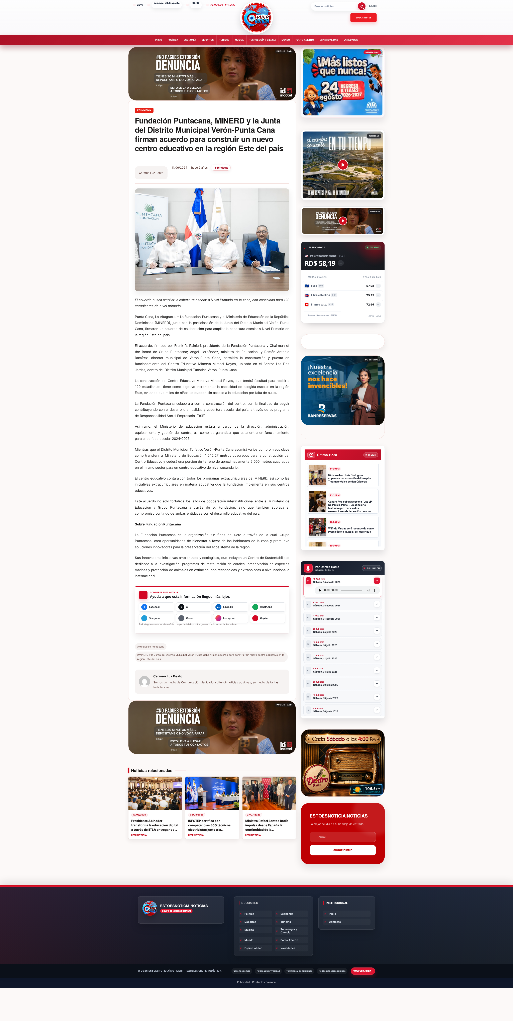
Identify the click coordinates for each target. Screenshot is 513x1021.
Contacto (335, 921)
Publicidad (243, 982)
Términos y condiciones (299, 970)
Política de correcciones (332, 970)
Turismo (224, 40)
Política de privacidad (268, 970)
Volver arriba (362, 970)
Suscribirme (342, 850)
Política (173, 40)
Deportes (208, 40)
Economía (190, 40)
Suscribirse (364, 17)
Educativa (144, 110)
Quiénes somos (241, 970)
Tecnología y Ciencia (262, 40)
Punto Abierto (305, 40)
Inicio (158, 40)
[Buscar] (362, 6)
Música (239, 40)
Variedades (351, 40)
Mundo (286, 40)
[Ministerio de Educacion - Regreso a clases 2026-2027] (343, 82)
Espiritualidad (329, 40)
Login (373, 6)
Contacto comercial (264, 982)
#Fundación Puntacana (150, 646)
